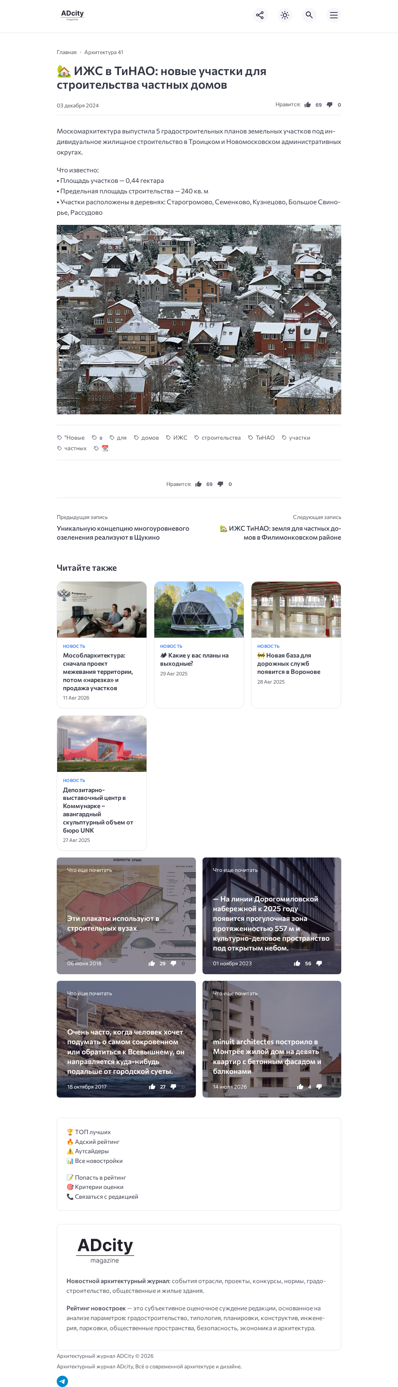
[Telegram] (62, 1381)
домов (150, 437)
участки (299, 437)
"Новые (75, 437)
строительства (221, 437)
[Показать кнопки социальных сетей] (260, 15)
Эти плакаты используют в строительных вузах (113, 923)
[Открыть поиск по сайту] (309, 15)
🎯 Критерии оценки (95, 1186)
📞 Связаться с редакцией (102, 1196)
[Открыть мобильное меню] (333, 15)
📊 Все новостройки (94, 1160)
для (122, 437)
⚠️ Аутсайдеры (87, 1150)
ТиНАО (265, 437)
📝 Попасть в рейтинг (96, 1177)
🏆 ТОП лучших (88, 1131)
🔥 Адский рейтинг (93, 1141)
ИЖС (180, 437)
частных (76, 447)
